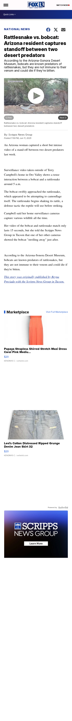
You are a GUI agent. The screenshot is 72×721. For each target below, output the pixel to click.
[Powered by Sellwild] (63, 507)
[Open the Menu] (6, 5)
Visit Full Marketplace (57, 312)
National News (17, 29)
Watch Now (62, 5)
